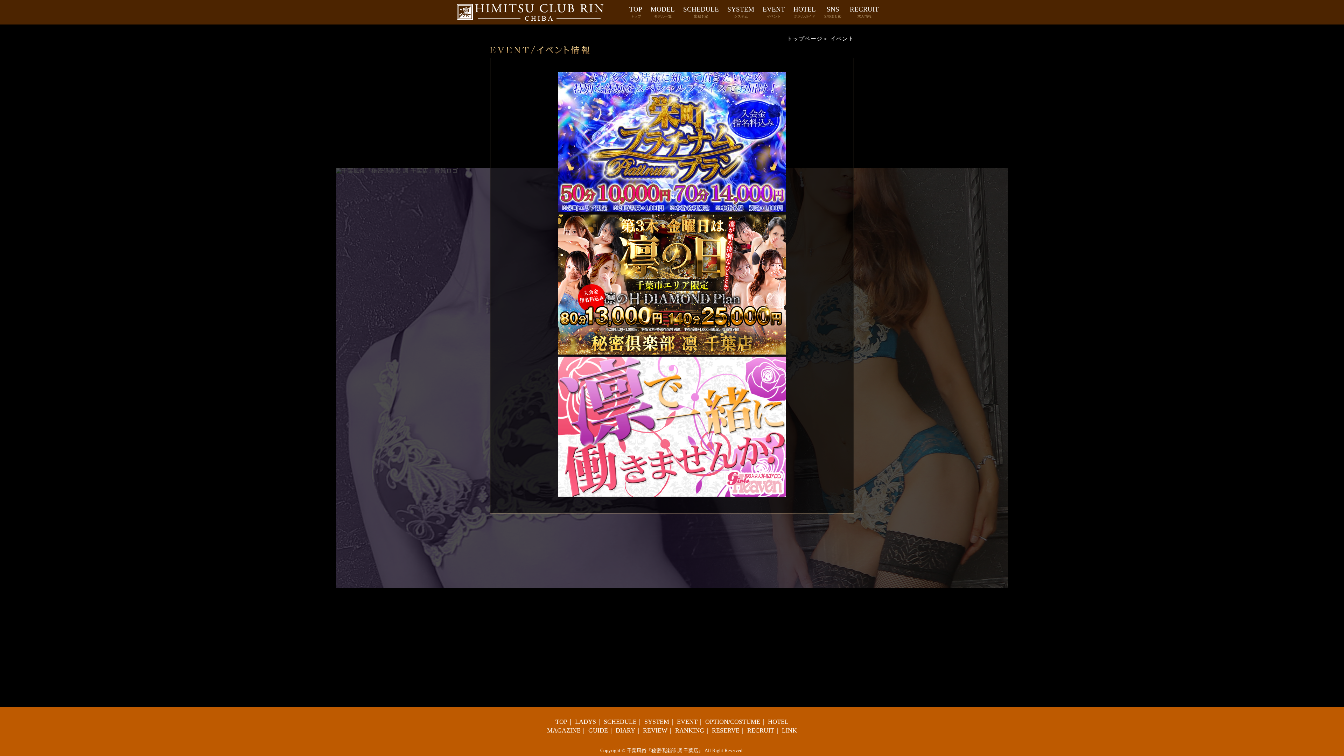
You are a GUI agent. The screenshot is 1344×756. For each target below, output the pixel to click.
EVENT (774, 12)
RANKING (689, 730)
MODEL (663, 12)
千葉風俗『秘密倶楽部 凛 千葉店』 (665, 750)
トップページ (804, 39)
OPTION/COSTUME (732, 721)
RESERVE (726, 730)
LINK (789, 730)
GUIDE (598, 730)
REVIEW (655, 730)
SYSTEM (740, 12)
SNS (832, 12)
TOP (635, 12)
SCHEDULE (701, 12)
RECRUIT (864, 12)
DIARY (625, 730)
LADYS (585, 721)
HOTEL (804, 12)
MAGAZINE (564, 730)
